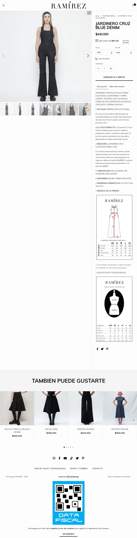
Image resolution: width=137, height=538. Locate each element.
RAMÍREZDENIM (108, 16)
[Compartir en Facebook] (97, 349)
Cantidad (99, 64)
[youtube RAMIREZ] (65, 458)
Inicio (97, 16)
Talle (98, 48)
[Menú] (3, 5)
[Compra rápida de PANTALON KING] (85, 423)
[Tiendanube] (68, 477)
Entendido (68, 534)
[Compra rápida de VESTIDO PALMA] (120, 423)
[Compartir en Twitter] (102, 349)
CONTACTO (97, 468)
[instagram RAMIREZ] (54, 458)
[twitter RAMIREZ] (77, 458)
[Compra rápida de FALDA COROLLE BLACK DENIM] (17, 423)
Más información (117, 86)
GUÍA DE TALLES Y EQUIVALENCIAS (50, 468)
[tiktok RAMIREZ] (71, 458)
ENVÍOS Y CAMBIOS (79, 468)
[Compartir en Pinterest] (107, 349)
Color (117, 48)
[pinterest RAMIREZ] (83, 458)
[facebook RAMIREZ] (59, 458)
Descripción (102, 86)
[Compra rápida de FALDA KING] (51, 423)
